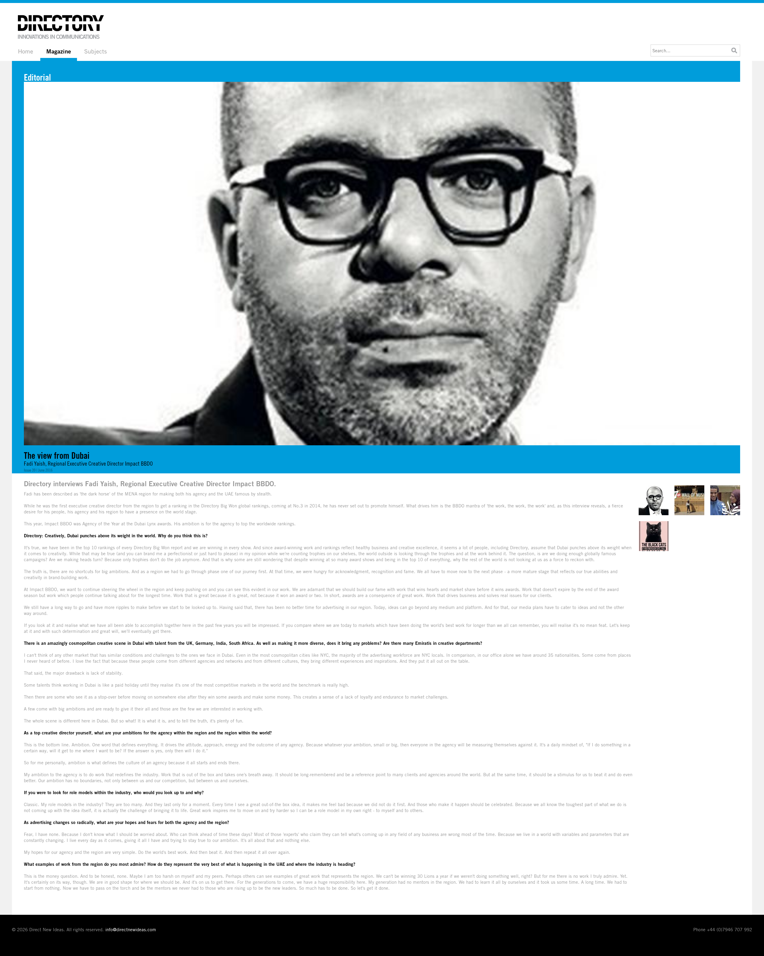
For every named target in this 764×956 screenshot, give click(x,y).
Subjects (95, 51)
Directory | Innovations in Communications (61, 27)
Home (25, 51)
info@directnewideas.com (130, 929)
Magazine (58, 51)
